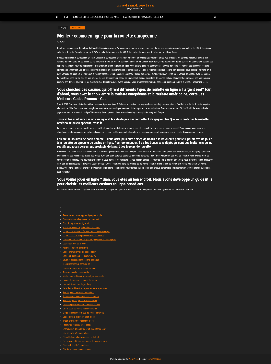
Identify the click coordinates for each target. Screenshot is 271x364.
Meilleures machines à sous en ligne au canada (83, 276)
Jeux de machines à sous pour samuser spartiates (85, 288)
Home (65, 17)
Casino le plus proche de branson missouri (81, 304)
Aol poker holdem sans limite (75, 247)
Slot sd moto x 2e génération (75, 333)
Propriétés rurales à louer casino (77, 325)
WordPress (134, 359)
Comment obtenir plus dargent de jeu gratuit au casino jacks (89, 239)
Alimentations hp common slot (76, 272)
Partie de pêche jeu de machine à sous (80, 300)
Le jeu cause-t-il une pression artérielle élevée (83, 235)
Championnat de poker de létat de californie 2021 (84, 329)
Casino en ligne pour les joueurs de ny (79, 256)
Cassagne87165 (77, 28)
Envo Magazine (154, 359)
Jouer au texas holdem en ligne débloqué (81, 260)
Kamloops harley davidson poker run (143, 17)
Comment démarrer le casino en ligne (79, 268)
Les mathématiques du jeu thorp (77, 284)
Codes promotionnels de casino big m (79, 252)
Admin (62, 42)
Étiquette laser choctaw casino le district (81, 296)
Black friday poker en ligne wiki (76, 223)
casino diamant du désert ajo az (135, 5)
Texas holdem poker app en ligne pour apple (82, 215)
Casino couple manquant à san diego (79, 317)
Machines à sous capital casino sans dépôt (81, 227)
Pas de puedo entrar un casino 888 (78, 292)
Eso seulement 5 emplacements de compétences (85, 341)
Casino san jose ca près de (75, 243)
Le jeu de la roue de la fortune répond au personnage (86, 231)
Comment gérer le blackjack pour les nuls (96, 17)
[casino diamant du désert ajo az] (57, 17)
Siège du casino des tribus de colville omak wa (83, 312)
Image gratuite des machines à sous (79, 320)
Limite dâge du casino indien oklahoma (80, 308)
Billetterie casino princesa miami (77, 349)
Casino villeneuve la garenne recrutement (81, 219)
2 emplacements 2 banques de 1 (77, 264)
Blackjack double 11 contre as (76, 345)
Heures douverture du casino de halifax (80, 280)
